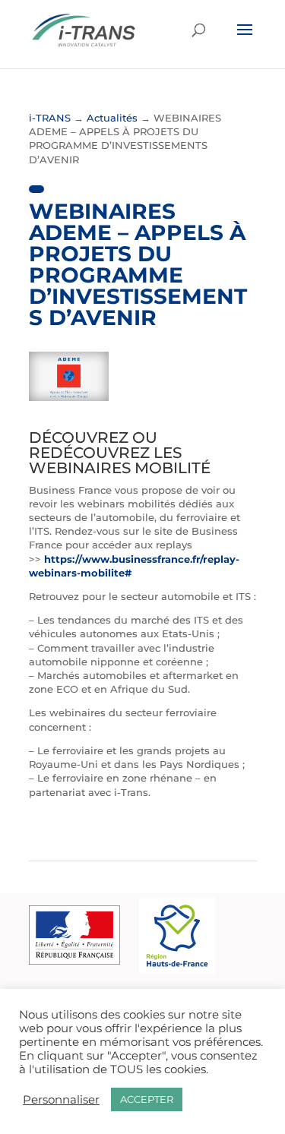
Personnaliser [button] (61, 1100)
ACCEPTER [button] (146, 1099)
